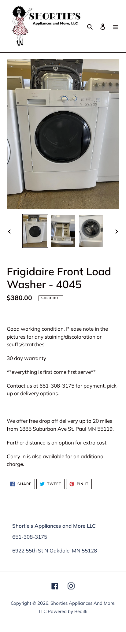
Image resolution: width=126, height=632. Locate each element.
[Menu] (115, 26)
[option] (35, 231)
